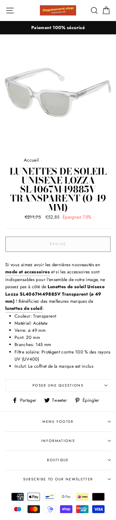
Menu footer (57, 421)
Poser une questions (58, 385)
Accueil (31, 160)
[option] (58, 27)
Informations (58, 440)
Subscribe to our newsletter (58, 479)
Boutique (58, 459)
